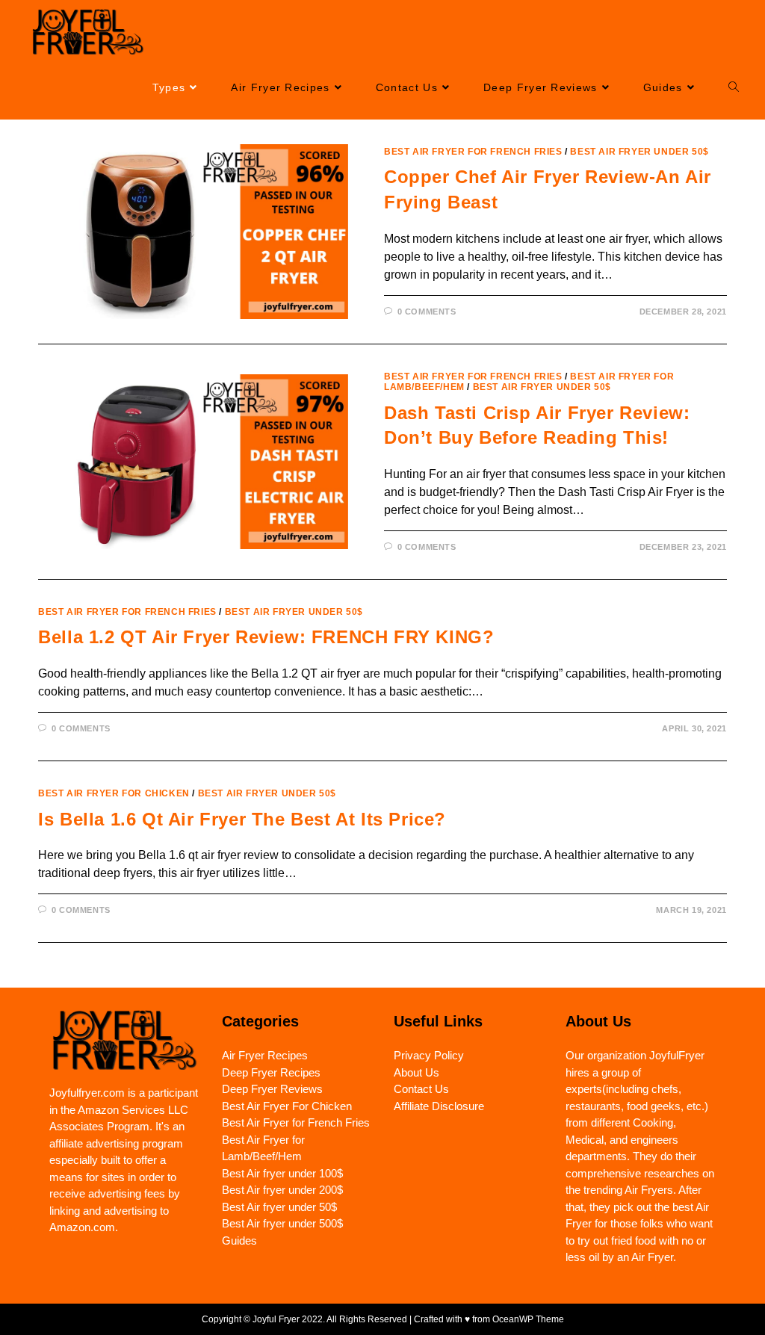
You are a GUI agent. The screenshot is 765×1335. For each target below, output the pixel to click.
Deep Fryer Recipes (271, 1072)
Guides (239, 1240)
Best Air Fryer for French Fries (473, 151)
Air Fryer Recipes (265, 1055)
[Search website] (733, 88)
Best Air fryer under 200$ (282, 1189)
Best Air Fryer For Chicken (114, 793)
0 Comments (426, 311)
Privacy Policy (429, 1055)
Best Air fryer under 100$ (282, 1173)
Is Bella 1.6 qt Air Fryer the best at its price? (242, 819)
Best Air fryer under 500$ (282, 1223)
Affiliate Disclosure (439, 1106)
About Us (416, 1072)
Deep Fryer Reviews (272, 1088)
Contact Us (421, 1088)
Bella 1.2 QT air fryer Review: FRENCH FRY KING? (266, 637)
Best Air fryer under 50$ (639, 151)
